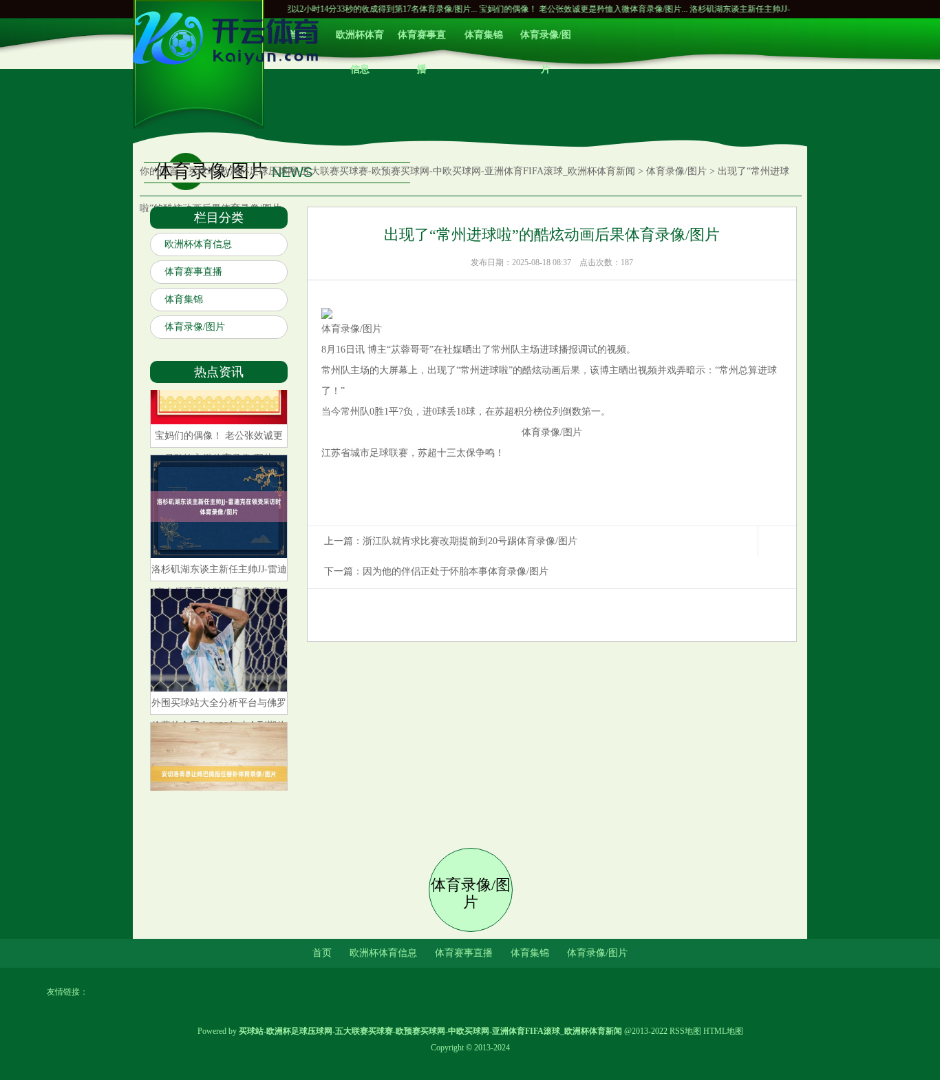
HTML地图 (723, 1031)
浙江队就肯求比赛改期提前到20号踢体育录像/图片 (470, 541)
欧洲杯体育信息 (360, 41)
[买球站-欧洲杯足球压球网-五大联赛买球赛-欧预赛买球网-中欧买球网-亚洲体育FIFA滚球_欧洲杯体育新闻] (229, 69)
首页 (322, 953)
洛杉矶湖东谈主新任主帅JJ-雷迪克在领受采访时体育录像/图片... (780, 9)
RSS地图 (685, 1031)
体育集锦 (483, 35)
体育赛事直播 (422, 41)
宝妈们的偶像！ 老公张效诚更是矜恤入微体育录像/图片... (557, 9)
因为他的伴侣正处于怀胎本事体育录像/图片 (455, 571)
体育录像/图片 (545, 41)
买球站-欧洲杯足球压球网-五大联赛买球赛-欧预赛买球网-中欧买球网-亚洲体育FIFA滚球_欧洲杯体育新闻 (411, 171)
